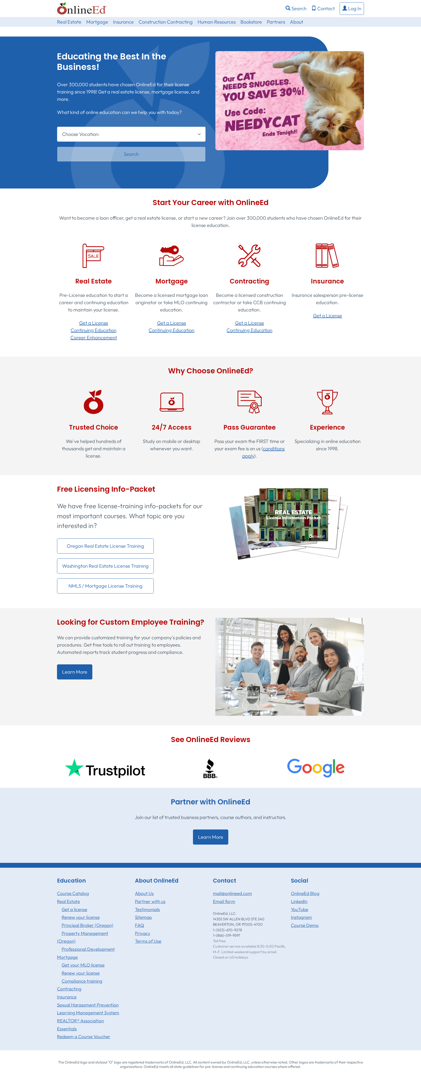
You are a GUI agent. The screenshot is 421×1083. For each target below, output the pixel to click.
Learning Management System (88, 1013)
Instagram (301, 917)
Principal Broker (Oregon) (87, 925)
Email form (224, 901)
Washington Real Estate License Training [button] (105, 566)
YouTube (299, 909)
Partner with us (150, 901)
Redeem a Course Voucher (83, 1036)
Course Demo (305, 925)
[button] (352, 8)
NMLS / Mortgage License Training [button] (105, 586)
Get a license (74, 909)
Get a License (93, 323)
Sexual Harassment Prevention (88, 1005)
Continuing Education (93, 330)
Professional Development (88, 949)
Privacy (142, 933)
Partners (276, 22)
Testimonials (147, 909)
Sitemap (143, 917)
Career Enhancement (93, 337)
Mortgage (97, 22)
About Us (144, 893)
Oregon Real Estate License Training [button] (105, 546)
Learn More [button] (74, 672)
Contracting (69, 989)
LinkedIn (299, 901)
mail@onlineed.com (232, 893)
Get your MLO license (83, 965)
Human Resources (217, 22)
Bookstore (251, 22)
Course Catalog (73, 893)
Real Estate (69, 22)
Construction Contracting (166, 22)
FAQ (139, 925)
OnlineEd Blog (305, 893)
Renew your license (81, 917)
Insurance (123, 22)
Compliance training (82, 981)
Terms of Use (148, 941)
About (296, 22)
